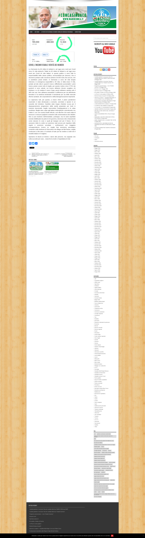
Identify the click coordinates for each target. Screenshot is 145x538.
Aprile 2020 (97, 176)
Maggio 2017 (97, 237)
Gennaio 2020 (98, 181)
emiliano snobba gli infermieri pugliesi (101, 462)
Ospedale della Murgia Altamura (101, 371)
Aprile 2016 (97, 259)
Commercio (97, 310)
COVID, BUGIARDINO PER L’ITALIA (103, 113)
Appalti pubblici (98, 287)
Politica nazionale (98, 383)
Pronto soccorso (98, 386)
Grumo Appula (98, 344)
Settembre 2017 (98, 230)
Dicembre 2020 (98, 162)
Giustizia (96, 341)
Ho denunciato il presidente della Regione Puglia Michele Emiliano (43, 531)
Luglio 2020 (97, 170)
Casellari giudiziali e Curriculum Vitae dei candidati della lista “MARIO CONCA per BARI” (48, 509)
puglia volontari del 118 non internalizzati (101, 480)
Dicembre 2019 (98, 183)
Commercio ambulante (99, 311)
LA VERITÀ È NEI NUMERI (101, 105)
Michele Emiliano (98, 364)
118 (95, 278)
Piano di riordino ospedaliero (101, 379)
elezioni (109, 450)
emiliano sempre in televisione (99, 460)
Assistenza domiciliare (99, 292)
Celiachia (97, 304)
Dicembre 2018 (98, 204)
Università (97, 421)
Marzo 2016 (97, 261)
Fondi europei (97, 334)
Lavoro (96, 357)
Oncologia (97, 369)
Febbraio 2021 (98, 158)
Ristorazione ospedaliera (100, 393)
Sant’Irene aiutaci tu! (99, 90)
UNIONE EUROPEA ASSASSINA (102, 109)
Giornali (96, 339)
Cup (95, 317)
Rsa (95, 395)
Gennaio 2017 (98, 244)
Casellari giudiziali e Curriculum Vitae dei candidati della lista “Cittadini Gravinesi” (36, 173)
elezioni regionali (97, 452)
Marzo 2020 (97, 177)
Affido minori (97, 282)
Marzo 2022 (97, 151)
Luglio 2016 (97, 254)
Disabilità (97, 318)
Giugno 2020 (97, 172)
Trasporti (96, 416)
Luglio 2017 (97, 233)
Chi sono (37, 32)
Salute (96, 397)
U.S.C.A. (96, 419)
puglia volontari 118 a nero (99, 476)
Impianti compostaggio (99, 346)
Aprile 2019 (97, 197)
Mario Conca (97, 360)
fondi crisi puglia (112, 462)
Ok (112, 535)
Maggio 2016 (97, 257)
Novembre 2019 (98, 184)
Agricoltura (97, 284)
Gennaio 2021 (98, 160)
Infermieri (97, 350)
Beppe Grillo (97, 299)
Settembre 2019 (98, 188)
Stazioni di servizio (99, 407)
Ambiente (97, 285)
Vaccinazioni (97, 423)
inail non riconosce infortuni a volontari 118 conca (103, 464)
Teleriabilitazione (98, 411)
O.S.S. (96, 367)
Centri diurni (97, 306)
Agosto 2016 (97, 252)
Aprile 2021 (97, 155)
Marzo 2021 (97, 157)
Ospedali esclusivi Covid (100, 376)
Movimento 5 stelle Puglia (106, 468)
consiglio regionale (97, 450)
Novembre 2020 (98, 164)
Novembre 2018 (98, 205)
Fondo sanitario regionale (100, 336)
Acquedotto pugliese (99, 280)
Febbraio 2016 (98, 263)
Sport (96, 404)
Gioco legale (97, 338)
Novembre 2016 (98, 247)
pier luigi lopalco (97, 472)
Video (96, 426)
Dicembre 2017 (98, 224)
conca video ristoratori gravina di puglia (101, 448)
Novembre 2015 (98, 266)
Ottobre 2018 (97, 207)
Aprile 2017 (97, 238)
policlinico (103, 472)
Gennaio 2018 (98, 223)
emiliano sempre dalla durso (99, 458)
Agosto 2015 (97, 270)
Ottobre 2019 (97, 186)
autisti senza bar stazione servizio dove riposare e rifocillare (103, 436)
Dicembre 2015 (98, 264)
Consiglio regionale (99, 313)
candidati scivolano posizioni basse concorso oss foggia (104, 444)
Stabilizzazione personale (100, 405)
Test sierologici (98, 414)
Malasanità (97, 358)
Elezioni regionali (98, 329)
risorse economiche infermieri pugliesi (101, 487)
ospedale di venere (109, 470)
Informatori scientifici (99, 351)
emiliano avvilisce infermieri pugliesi (108, 452)
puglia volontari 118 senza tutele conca (101, 478)
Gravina (96, 343)
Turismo (96, 418)
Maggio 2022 (97, 150)
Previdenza (97, 384)
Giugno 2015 (97, 271)
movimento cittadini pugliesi (99, 470)
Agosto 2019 (97, 190)
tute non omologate (97, 496)
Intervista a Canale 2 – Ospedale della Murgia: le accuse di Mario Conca (45, 528)
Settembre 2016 (98, 250)
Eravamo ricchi (98, 89)
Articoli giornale (98, 289)
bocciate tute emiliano (98, 442)
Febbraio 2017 (98, 242)
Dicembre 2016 (98, 245)
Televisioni (97, 412)
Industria (96, 348)
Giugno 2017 (97, 235)
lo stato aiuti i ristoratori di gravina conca (101, 466)
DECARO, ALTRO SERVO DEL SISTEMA (104, 110)
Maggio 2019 (97, 195)
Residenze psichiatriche (100, 390)
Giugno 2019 (97, 193)
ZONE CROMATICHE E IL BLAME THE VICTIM (105, 120)
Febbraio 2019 (98, 200)
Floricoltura (97, 332)
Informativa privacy (99, 141)
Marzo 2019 (97, 198)
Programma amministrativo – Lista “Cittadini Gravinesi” (52, 172)
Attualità (96, 294)
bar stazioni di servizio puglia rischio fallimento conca (104, 440)
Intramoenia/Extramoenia (100, 353)
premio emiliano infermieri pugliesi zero (101, 474)
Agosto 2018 (97, 210)
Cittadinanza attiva (99, 308)
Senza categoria (98, 402)
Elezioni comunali (98, 327)
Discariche (97, 320)
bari (95, 438)
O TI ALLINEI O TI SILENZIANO (102, 107)
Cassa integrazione (99, 303)
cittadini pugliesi (97, 446)
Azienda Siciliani (98, 298)
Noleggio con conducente (100, 365)
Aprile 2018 (97, 217)
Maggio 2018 (97, 216)
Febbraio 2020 (98, 179)
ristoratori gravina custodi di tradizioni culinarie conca (104, 489)
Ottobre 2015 (97, 268)
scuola (99, 491)
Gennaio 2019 (98, 202)
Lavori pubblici (98, 355)
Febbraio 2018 (98, 221)
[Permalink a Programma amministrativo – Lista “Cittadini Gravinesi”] (52, 169)
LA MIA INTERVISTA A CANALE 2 (102, 103)
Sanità (96, 398)
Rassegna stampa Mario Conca (101, 388)
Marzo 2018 (97, 219)
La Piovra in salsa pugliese (100, 94)
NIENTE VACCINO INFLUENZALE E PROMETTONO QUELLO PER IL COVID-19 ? (40, 154)
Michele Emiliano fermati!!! (100, 95)
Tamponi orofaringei (99, 409)
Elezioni (96, 325)
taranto (103, 491)
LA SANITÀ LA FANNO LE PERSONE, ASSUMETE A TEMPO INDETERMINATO (63, 154)
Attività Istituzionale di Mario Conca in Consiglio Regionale (57, 32)
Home (31, 32)
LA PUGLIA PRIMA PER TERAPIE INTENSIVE (105, 127)
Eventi (96, 331)
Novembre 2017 (98, 226)
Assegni (96, 291)
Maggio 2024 (97, 148)
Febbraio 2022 (98, 153)
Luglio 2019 (97, 191)
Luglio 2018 (97, 212)
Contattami (78, 32)
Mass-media (97, 362)
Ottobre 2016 (97, 249)
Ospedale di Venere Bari (100, 372)
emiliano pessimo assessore (99, 456)
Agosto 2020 (97, 169)
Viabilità (96, 424)
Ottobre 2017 (97, 228)
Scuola (96, 400)
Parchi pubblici (98, 378)
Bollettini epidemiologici (100, 301)
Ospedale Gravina (98, 374)
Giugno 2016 (97, 256)
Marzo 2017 (97, 240)
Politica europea (98, 381)
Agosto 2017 (97, 231)
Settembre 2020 (98, 167)
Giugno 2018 (97, 214)
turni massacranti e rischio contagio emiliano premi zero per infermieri (104, 494)
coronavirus (104, 450)
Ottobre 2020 (97, 165)
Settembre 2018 (98, 209)
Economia (97, 324)
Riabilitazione (97, 391)
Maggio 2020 (97, 174)
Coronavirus (97, 315)
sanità (95, 491)
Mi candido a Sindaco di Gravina (102, 92)
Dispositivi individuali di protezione (102, 322)
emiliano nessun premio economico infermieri (102, 454)
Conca (102, 446)
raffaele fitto (112, 480)
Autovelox (97, 296)
